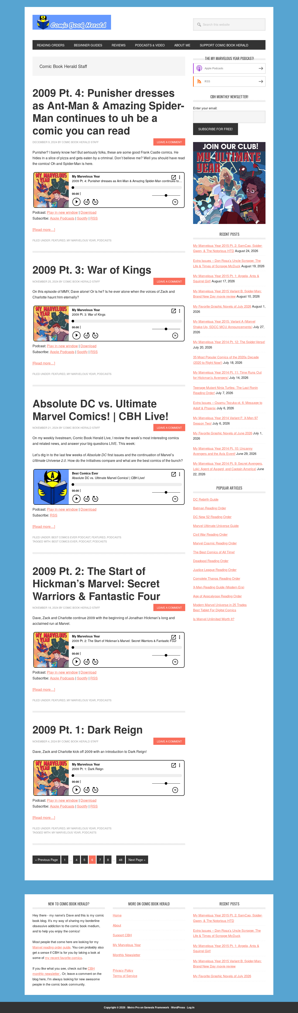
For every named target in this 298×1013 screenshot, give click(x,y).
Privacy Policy (123, 970)
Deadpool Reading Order (210, 560)
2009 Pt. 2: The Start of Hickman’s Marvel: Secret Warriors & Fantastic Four (96, 583)
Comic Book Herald (72, 23)
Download (88, 212)
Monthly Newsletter (126, 954)
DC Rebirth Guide (205, 499)
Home (117, 915)
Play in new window (62, 212)
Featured (58, 240)
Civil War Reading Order (210, 534)
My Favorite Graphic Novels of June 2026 (222, 433)
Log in (190, 1007)
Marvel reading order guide (51, 947)
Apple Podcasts (62, 218)
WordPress (178, 1007)
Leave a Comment (169, 142)
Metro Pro (133, 1007)
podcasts (99, 541)
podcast (85, 541)
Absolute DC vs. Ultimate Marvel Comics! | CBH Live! (101, 409)
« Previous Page (46, 860)
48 (122, 859)
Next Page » (137, 860)
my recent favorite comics (63, 957)
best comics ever (64, 541)
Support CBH (122, 935)
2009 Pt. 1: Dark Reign (88, 729)
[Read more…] (44, 229)
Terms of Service (125, 975)
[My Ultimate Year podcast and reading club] (229, 222)
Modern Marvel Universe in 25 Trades (220, 604)
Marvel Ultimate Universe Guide (216, 525)
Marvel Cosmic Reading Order (215, 543)
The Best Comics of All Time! (214, 552)
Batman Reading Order (209, 508)
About (117, 925)
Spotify (82, 218)
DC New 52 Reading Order (212, 516)
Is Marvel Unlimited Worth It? (213, 619)
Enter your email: (205, 108)
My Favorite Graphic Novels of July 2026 (222, 306)
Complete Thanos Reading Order (216, 578)
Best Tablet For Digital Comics (214, 610)
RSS (94, 218)
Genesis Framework (156, 1007)
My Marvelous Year (81, 240)
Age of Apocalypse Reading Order (217, 596)
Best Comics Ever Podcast (70, 537)
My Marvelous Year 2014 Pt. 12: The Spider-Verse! (229, 341)
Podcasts (104, 240)
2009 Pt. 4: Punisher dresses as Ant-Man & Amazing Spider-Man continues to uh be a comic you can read (108, 111)
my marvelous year (66, 832)
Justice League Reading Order (214, 569)
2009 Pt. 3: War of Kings (92, 269)
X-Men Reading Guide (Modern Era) (218, 587)
